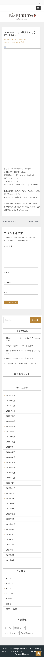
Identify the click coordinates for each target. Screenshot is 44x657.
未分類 (21, 42)
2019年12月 (10, 488)
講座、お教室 (11, 609)
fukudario (7, 42)
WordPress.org (28, 633)
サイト (6, 292)
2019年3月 (10, 504)
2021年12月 (10, 442)
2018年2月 (10, 545)
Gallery (9, 583)
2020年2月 (10, 478)
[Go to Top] (38, 653)
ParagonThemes (22, 654)
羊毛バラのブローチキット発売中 (19, 346)
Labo (8, 588)
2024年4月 (10, 395)
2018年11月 (10, 519)
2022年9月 (10, 426)
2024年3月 (10, 401)
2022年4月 (10, 437)
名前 (6, 272)
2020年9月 (10, 462)
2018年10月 (10, 524)
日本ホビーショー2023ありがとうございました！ (23, 352)
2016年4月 (10, 560)
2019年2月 (10, 509)
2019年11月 (10, 493)
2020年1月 (10, 483)
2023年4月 (10, 411)
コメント (8, 246)
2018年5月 (10, 534)
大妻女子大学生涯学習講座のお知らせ (21, 363)
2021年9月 (10, 447)
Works (9, 599)
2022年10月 (11, 421)
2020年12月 (11, 452)
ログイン (8, 628)
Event (9, 578)
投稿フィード (19, 628)
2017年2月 (10, 550)
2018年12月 (10, 514)
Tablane (9, 593)
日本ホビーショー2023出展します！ (20, 358)
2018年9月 (10, 529)
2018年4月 (10, 540)
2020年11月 (10, 457)
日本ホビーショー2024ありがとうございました (23, 339)
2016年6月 (10, 555)
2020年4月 (10, 473)
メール (7, 282)
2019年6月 (10, 498)
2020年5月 (10, 467)
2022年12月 (10, 416)
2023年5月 (10, 406)
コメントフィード (12, 633)
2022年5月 (10, 431)
